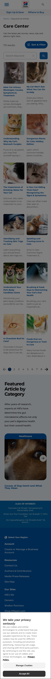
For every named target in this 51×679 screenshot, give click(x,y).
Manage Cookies (24, 665)
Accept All (24, 673)
